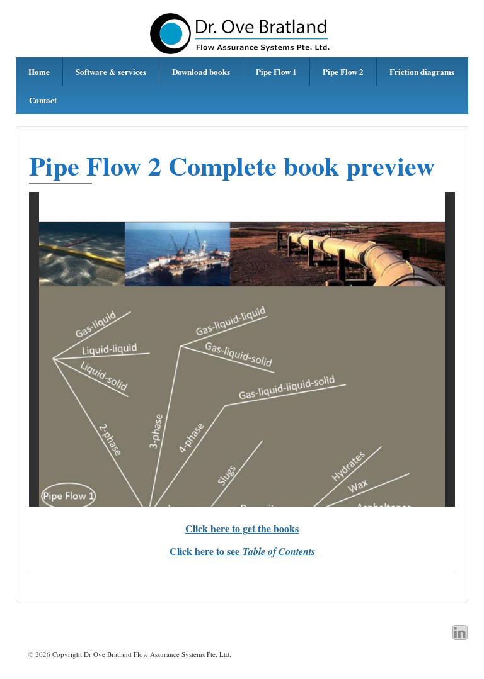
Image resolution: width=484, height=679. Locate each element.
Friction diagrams (421, 71)
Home (39, 71)
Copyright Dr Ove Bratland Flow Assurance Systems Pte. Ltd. (140, 654)
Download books (201, 71)
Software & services (111, 71)
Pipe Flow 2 (343, 71)
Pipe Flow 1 (276, 71)
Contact (43, 100)
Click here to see (242, 551)
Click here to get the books (242, 528)
